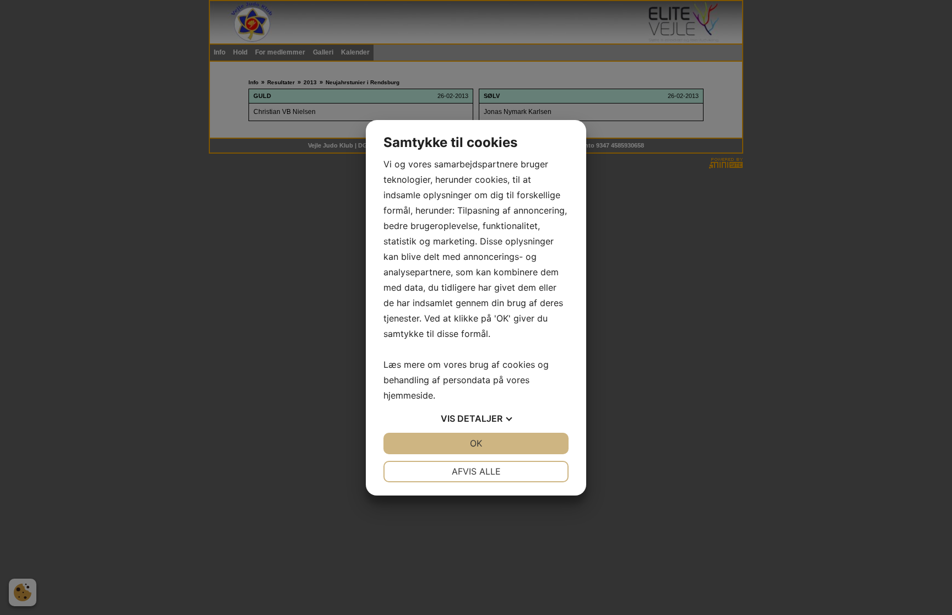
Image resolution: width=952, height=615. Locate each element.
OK (476, 443)
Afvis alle (476, 471)
